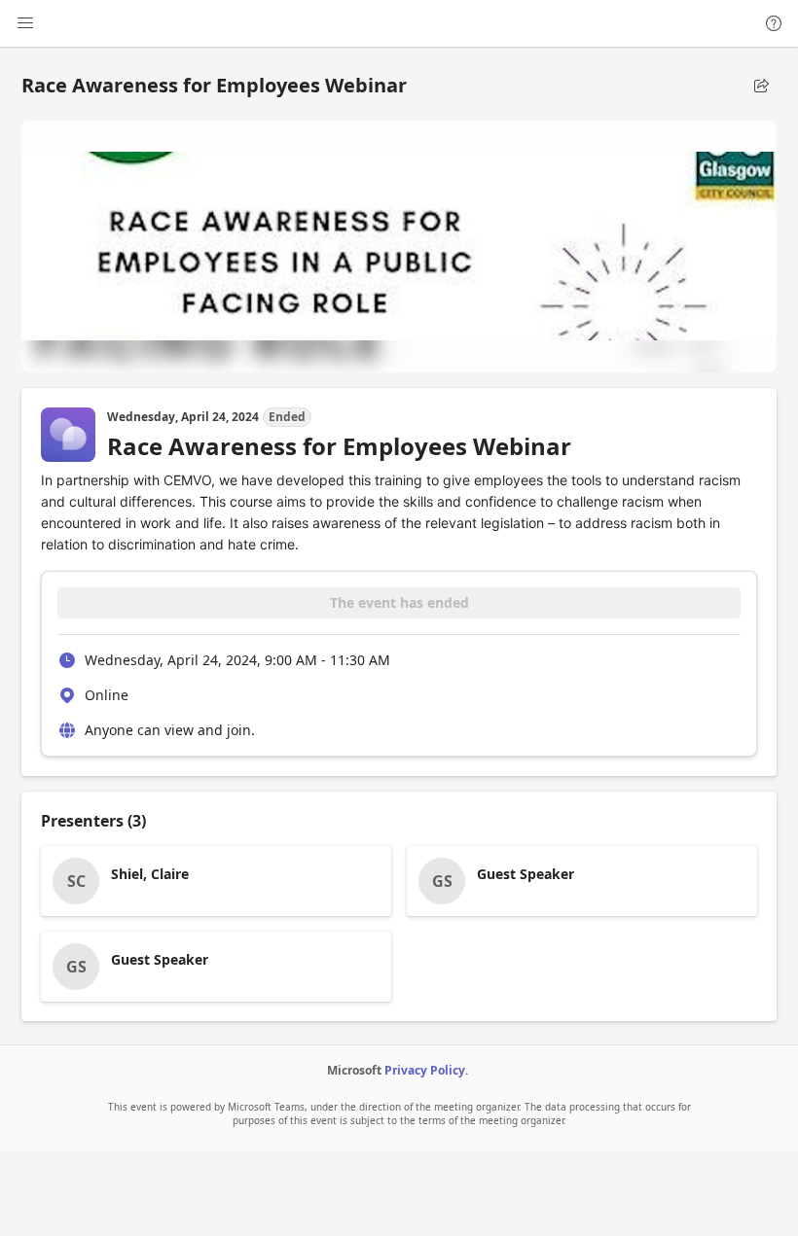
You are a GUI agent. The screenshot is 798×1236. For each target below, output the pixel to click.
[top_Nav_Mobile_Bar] (25, 23)
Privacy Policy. (426, 1070)
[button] (761, 85)
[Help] (773, 23)
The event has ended (399, 602)
